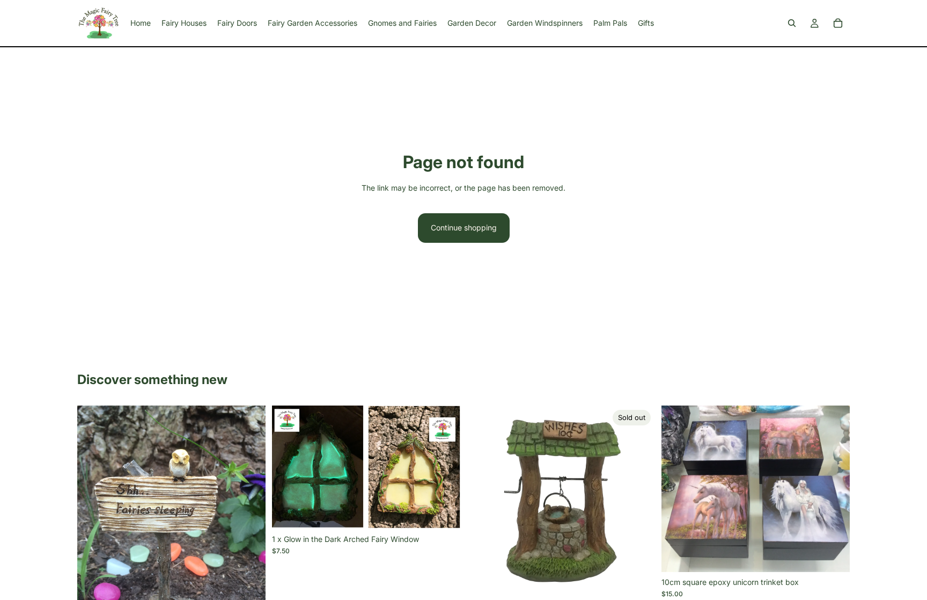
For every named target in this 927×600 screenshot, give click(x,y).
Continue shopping (464, 227)
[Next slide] (249, 531)
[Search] (792, 23)
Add (452, 512)
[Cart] (838, 23)
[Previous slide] (93, 531)
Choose (842, 555)
